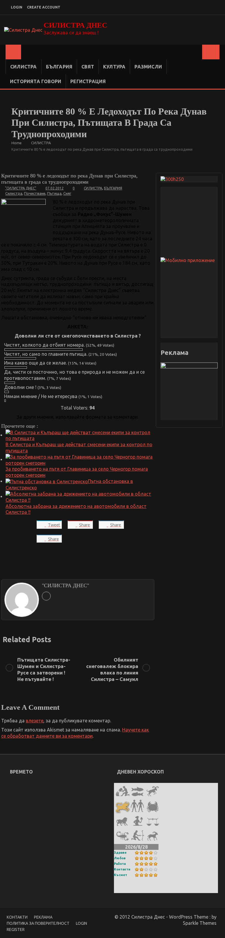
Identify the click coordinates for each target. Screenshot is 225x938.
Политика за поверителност (38, 923)
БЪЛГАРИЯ (59, 66)
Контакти (122, 869)
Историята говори (35, 81)
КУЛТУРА (114, 66)
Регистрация (88, 81)
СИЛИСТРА (23, 66)
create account (43, 7)
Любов (120, 858)
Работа (120, 863)
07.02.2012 (54, 188)
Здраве (120, 852)
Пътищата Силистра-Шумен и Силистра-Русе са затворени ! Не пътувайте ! (43, 669)
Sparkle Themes (200, 923)
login (16, 7)
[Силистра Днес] (13, 52)
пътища (54, 193)
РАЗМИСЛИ (148, 66)
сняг (67, 193)
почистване (34, 193)
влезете (34, 720)
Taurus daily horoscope (142, 889)
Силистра (13, 193)
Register (16, 929)
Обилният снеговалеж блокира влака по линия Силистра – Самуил (112, 669)
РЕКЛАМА (43, 917)
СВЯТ (87, 66)
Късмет (120, 875)
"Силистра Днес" (20, 188)
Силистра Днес (75, 25)
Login (81, 923)
